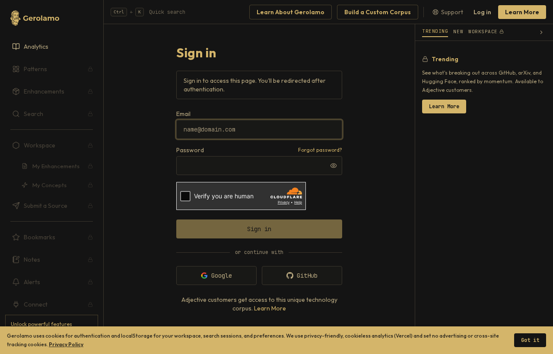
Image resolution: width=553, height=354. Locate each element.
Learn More (522, 12)
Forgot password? (320, 150)
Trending (435, 31)
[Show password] (333, 165)
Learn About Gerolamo (290, 12)
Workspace (483, 31)
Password (190, 150)
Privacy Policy (66, 344)
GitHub (307, 275)
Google (221, 275)
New (458, 31)
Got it (530, 340)
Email (183, 114)
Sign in (259, 229)
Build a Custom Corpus (377, 12)
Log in (482, 12)
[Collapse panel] (541, 32)
